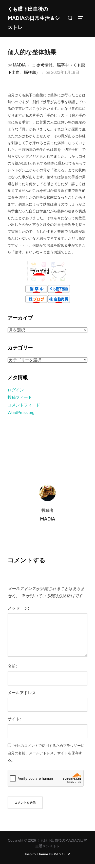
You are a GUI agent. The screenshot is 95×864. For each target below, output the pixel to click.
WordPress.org (21, 412)
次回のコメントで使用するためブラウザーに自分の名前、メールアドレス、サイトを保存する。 (46, 753)
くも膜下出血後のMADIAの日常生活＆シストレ (34, 18)
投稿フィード (20, 397)
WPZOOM (62, 854)
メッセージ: (18, 608)
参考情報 (44, 65)
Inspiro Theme (36, 854)
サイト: (14, 719)
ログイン (16, 390)
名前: (12, 666)
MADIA (19, 65)
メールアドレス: (22, 693)
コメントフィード (24, 405)
